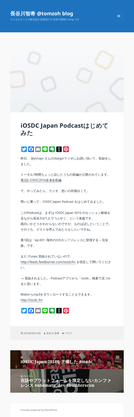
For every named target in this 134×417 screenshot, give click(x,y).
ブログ (68, 333)
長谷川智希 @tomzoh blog (41, 13)
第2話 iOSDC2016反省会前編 (41, 180)
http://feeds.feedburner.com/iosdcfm (48, 262)
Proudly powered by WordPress (39, 410)
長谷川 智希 (52, 333)
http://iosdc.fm (32, 300)
